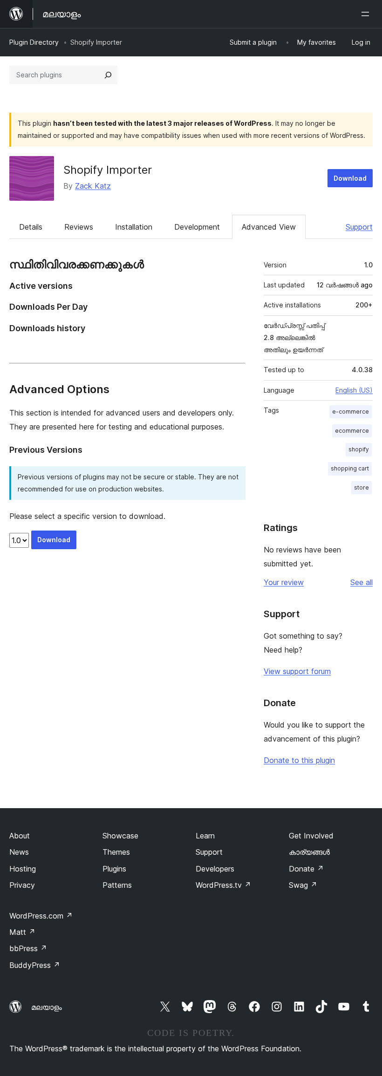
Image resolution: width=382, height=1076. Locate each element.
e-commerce (350, 411)
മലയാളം (46, 1007)
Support (359, 227)
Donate (306, 868)
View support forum (297, 671)
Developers (215, 868)
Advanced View (269, 227)
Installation (133, 227)
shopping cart (350, 468)
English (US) (354, 390)
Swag (303, 885)
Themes (116, 852)
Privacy (22, 885)
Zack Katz (93, 186)
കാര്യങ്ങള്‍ (309, 852)
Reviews (78, 227)
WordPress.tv (223, 885)
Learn (205, 835)
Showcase (120, 835)
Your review (284, 582)
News (19, 852)
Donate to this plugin (299, 760)
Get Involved (311, 835)
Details (30, 227)
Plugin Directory (34, 42)
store (361, 487)
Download (350, 178)
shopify (358, 449)
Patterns (117, 885)
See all (361, 582)
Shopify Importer (107, 170)
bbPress (28, 948)
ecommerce (352, 430)
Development (197, 227)
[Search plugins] (108, 75)
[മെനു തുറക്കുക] (367, 14)
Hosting (22, 868)
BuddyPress (34, 965)
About (19, 835)
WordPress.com (41, 915)
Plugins (114, 868)
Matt (22, 932)
